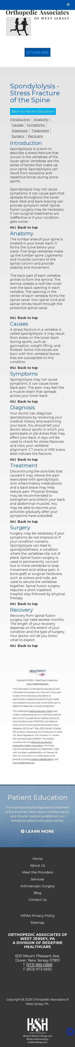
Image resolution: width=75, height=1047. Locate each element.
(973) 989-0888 (37, 52)
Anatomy (41, 120)
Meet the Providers (37, 872)
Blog (37, 893)
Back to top (28, 227)
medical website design (42, 759)
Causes (17, 125)
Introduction (20, 120)
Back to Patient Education (32, 111)
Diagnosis (20, 131)
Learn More (39, 831)
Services (37, 879)
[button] (70, 1032)
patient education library (41, 711)
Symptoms (36, 125)
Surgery (18, 136)
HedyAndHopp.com (37, 1042)
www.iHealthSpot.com (37, 684)
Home (38, 859)
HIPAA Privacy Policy (38, 916)
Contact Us (38, 900)
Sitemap (37, 923)
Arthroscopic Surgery (37, 886)
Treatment (40, 131)
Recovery (35, 136)
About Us (37, 866)
